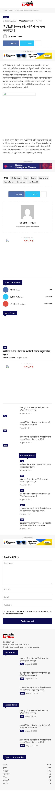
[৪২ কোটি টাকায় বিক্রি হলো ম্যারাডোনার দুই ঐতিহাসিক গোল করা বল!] (10, 427)
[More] (38, 43)
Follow (49, 297)
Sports (33, 178)
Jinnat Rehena (9, 358)
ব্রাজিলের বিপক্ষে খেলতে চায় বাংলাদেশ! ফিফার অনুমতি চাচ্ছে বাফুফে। (26, 353)
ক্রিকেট (11, 10)
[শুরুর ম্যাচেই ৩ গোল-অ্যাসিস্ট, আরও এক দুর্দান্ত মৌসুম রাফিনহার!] (10, 412)
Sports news (43, 178)
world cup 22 (33, 182)
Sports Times (16, 36)
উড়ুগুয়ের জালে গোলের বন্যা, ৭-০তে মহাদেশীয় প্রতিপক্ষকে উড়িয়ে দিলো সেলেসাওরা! (35, 524)
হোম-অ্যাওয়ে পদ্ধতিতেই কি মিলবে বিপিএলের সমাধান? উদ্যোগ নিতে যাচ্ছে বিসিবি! (35, 438)
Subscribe (48, 304)
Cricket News (16, 178)
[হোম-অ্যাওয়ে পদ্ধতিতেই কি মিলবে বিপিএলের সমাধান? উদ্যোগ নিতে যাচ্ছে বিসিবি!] (10, 441)
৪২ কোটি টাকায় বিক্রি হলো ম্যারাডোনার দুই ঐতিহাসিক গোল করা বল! (35, 423)
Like (50, 290)
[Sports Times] (27, 3)
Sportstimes (21, 182)
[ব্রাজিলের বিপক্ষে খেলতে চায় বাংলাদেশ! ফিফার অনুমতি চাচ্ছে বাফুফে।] (27, 331)
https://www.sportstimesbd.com (27, 227)
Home (5, 10)
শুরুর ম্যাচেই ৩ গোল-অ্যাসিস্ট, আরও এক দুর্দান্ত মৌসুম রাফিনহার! (34, 408)
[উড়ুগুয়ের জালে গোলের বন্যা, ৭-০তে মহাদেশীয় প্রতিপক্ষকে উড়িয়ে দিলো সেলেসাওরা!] (10, 524)
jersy (25, 178)
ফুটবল (5, 348)
